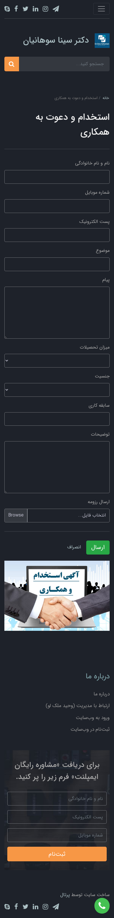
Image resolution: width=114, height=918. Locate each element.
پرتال (65, 894)
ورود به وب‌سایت (93, 718)
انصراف (74, 547)
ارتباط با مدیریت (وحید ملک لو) (78, 706)
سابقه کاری (99, 405)
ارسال (98, 547)
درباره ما (102, 694)
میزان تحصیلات (95, 347)
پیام (106, 279)
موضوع (103, 250)
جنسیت (102, 376)
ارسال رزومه (99, 501)
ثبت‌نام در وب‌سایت (90, 729)
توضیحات (100, 434)
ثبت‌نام (57, 854)
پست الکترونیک (94, 221)
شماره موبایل (97, 192)
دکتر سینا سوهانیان (56, 40)
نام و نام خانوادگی (92, 163)
